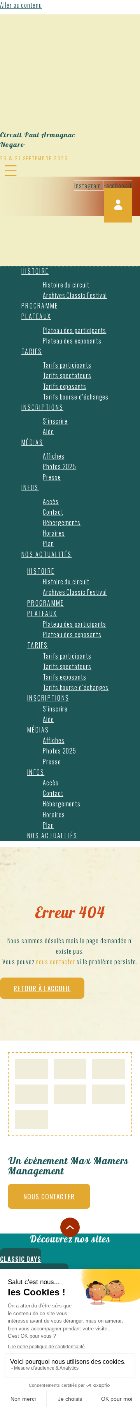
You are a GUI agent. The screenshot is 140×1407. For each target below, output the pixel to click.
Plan (48, 543)
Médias (32, 442)
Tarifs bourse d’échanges (75, 396)
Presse (52, 477)
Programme (39, 305)
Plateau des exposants (72, 340)
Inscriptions (42, 407)
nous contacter (55, 961)
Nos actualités (46, 554)
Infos (29, 487)
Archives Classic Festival (75, 295)
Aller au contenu (21, 5)
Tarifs (31, 351)
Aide (48, 431)
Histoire (35, 271)
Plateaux (36, 316)
